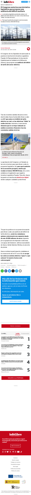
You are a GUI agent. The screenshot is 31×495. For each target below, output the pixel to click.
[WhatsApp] (3, 452)
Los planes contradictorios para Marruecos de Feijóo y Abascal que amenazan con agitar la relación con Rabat (12, 338)
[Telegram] (13, 452)
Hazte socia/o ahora (15, 301)
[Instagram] (15, 452)
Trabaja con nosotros (15, 462)
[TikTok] (21, 452)
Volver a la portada (15, 378)
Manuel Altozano (5, 372)
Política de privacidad (15, 468)
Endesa (2, 267)
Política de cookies (15, 470)
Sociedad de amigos (15, 464)
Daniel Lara (3, 348)
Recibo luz (14, 267)
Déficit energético (22, 265)
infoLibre (3, 355)
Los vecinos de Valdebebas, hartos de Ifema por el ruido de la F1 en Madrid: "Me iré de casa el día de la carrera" (12, 345)
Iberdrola (8, 267)
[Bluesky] (7, 452)
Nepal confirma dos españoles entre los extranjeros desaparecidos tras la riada (11, 353)
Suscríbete (24, 1)
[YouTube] (18, 452)
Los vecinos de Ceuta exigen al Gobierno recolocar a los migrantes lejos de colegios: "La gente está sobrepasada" (12, 369)
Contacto (15, 458)
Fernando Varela (5, 340)
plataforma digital (22, 177)
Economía (3, 265)
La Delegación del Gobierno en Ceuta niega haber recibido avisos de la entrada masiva (12, 361)
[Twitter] (10, 452)
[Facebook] (5, 452)
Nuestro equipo (15, 460)
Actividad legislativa (11, 265)
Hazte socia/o (15, 445)
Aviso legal (15, 466)
